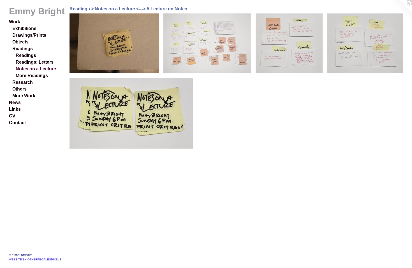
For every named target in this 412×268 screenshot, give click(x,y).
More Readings (32, 75)
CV (12, 116)
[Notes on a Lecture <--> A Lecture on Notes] (131, 113)
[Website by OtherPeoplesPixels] (401, 11)
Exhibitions (24, 28)
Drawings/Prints (29, 35)
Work (14, 21)
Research (22, 82)
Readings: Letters (35, 62)
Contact (17, 122)
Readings (22, 48)
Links (15, 109)
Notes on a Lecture (36, 68)
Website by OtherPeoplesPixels (35, 259)
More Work (23, 95)
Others (19, 89)
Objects (20, 42)
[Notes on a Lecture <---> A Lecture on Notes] (114, 43)
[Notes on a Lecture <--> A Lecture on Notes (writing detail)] (207, 43)
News (15, 102)
